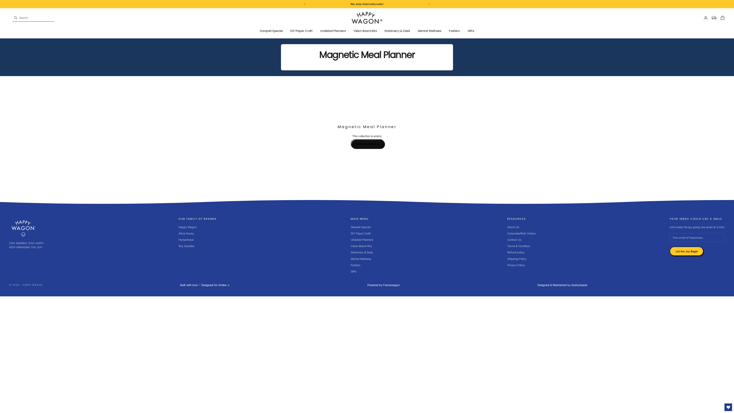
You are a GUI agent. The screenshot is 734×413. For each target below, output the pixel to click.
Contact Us (514, 239)
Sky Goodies (186, 246)
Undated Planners (333, 31)
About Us (513, 227)
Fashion (454, 31)
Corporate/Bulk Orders (521, 233)
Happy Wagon (187, 227)
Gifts (471, 31)
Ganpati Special (271, 31)
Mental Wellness (429, 31)
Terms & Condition (518, 246)
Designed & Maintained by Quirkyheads (562, 285)
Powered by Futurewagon (383, 285)
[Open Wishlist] (728, 407)
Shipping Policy (517, 258)
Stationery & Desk (397, 31)
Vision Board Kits (365, 31)
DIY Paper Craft (301, 31)
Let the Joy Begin (687, 251)
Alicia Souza (186, 233)
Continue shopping (367, 143)
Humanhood (186, 239)
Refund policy (516, 252)
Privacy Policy (516, 265)
